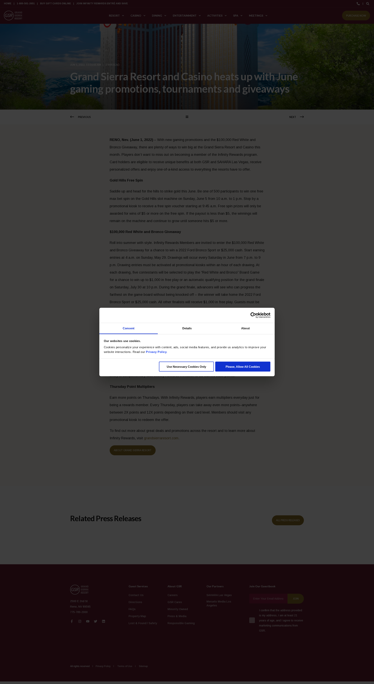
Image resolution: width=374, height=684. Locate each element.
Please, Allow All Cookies (243, 366)
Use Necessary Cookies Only (186, 366)
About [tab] (245, 328)
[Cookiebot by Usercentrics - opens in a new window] (253, 315)
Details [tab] (187, 328)
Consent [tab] (128, 328)
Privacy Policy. (156, 351)
